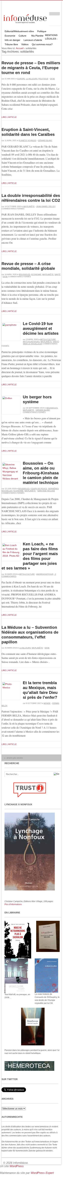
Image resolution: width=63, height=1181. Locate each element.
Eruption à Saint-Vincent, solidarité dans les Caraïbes (28, 132)
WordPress (17, 1166)
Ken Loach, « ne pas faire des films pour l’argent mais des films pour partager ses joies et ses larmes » (30, 556)
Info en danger (12, 40)
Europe (21, 79)
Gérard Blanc (45, 140)
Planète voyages (27, 140)
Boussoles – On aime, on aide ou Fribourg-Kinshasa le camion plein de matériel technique (41, 473)
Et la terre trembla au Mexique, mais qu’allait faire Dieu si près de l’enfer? (40, 690)
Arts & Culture (48, 339)
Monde (47, 703)
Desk (52, 79)
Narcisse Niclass (46, 491)
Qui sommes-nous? (41, 45)
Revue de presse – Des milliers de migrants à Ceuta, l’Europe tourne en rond (31, 68)
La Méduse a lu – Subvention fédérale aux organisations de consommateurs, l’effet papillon (30, 634)
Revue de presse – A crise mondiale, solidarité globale (28, 266)
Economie (10, 35)
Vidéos (24, 44)
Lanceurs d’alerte (33, 40)
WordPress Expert (42, 1172)
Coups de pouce (38, 489)
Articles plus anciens (13, 757)
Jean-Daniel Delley (45, 206)
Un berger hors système (37, 399)
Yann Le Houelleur (32, 344)
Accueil (19, 48)
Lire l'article (9, 117)
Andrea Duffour (44, 574)
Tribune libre (11, 44)
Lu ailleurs (31, 79)
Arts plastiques (31, 342)
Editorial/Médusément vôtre (19, 31)
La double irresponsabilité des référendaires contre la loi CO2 (31, 198)
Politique (41, 31)
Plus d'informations (13, 904)
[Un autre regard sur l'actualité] (25, 18)
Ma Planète (37, 35)
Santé (57, 274)
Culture (21, 36)
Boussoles (24, 274)
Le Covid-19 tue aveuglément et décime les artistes (40, 328)
